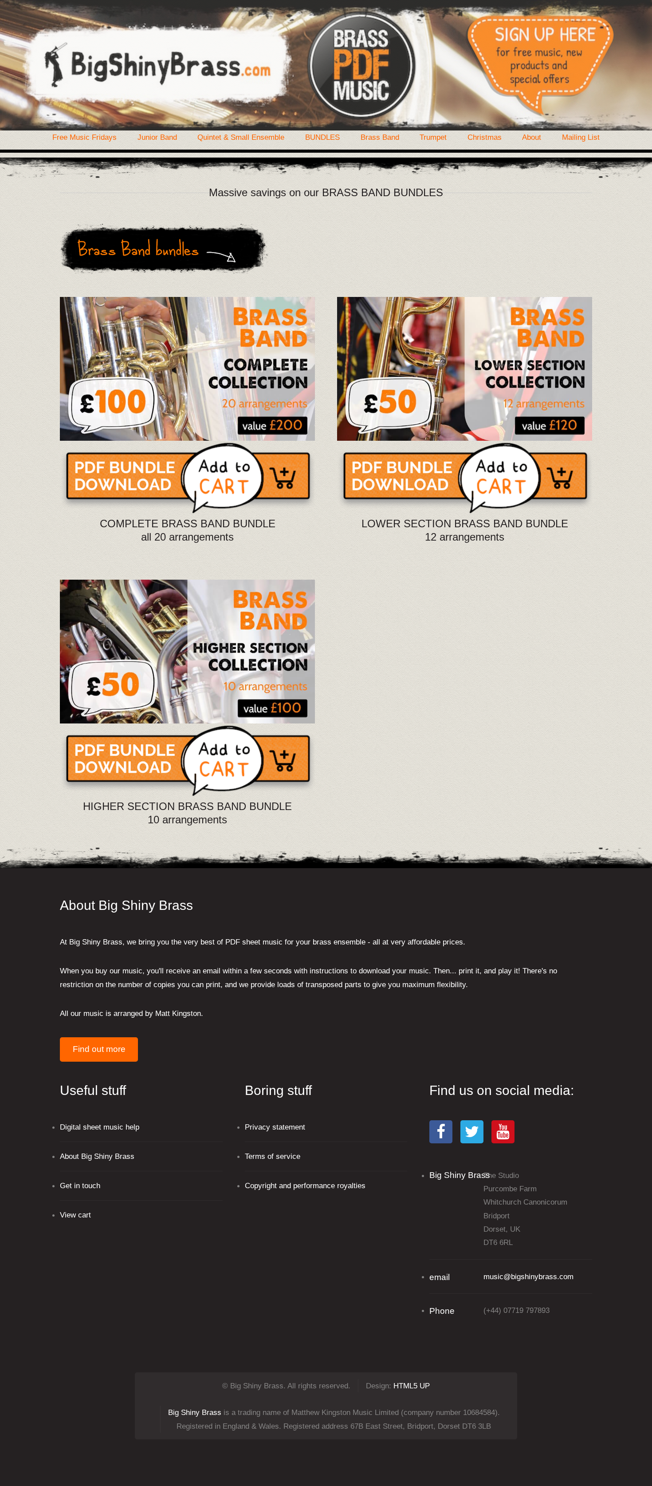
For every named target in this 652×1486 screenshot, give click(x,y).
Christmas (484, 137)
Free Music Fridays (84, 137)
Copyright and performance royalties (305, 1185)
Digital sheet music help (99, 1126)
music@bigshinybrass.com (528, 1276)
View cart (75, 1214)
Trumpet (433, 137)
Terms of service (272, 1156)
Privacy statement (275, 1126)
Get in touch (80, 1185)
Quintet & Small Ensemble (240, 137)
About (531, 137)
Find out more (99, 1049)
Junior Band (157, 137)
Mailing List (581, 137)
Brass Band (380, 137)
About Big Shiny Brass (97, 1156)
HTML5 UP (411, 1385)
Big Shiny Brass (194, 1412)
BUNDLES (322, 137)
